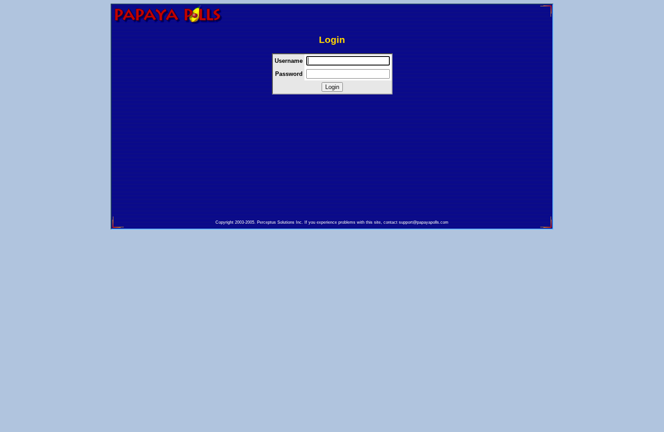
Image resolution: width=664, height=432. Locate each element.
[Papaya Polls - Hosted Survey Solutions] (168, 24)
